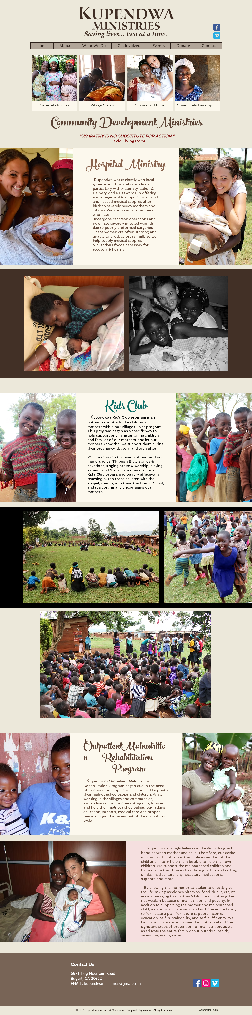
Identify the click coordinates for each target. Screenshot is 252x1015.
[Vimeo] (215, 983)
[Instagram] (206, 983)
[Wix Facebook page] (216, 27)
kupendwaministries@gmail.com (112, 984)
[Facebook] (197, 983)
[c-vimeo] (216, 35)
